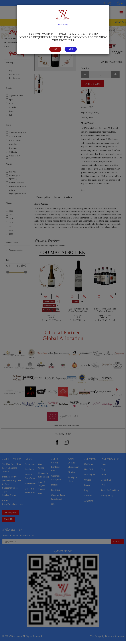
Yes (71, 49)
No (55, 49)
